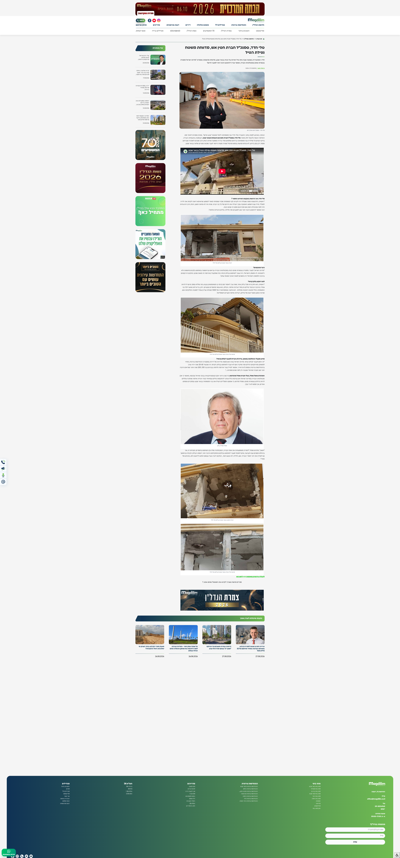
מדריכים (156, 25)
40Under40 (175, 31)
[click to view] (200, 9)
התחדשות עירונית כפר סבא (249, 786)
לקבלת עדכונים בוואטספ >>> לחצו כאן (250, 576)
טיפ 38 (130, 789)
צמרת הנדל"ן (226, 31)
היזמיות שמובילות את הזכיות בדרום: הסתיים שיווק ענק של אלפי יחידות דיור (142, 103)
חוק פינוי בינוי (317, 808)
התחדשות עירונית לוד (251, 798)
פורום (68, 789)
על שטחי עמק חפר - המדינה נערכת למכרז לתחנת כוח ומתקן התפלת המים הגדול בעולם (184, 649)
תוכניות (318, 801)
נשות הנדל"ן (191, 31)
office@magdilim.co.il (376, 799)
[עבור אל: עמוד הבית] (256, 20)
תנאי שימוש (66, 801)
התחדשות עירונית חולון (250, 789)
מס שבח (192, 794)
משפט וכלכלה (203, 25)
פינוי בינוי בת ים (316, 791)
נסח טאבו (192, 786)
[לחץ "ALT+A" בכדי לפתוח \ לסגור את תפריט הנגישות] (397, 855)
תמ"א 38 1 (129, 791)
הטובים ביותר (243, 31)
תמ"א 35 (192, 803)
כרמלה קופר (261, 68)
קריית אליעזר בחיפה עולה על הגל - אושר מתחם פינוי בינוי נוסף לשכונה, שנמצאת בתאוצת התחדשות (142, 72)
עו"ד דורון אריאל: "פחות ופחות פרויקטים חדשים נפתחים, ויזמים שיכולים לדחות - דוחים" (144, 57)
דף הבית (259, 39)
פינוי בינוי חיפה (316, 798)
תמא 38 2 (129, 794)
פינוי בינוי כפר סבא (315, 794)
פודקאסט (260, 31)
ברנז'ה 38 (129, 786)
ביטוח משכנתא (190, 796)
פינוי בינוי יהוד (316, 796)
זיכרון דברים (191, 789)
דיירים (188, 25)
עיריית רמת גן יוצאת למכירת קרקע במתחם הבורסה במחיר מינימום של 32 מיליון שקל (251, 649)
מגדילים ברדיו (157, 31)
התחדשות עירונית (238, 25)
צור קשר (67, 796)
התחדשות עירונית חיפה (250, 796)
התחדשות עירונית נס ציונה (249, 794)
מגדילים (66, 784)
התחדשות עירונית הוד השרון (249, 801)
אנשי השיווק (140, 31)
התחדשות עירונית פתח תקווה (248, 791)
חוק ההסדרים (190, 806)
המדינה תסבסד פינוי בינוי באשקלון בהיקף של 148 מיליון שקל (142, 117)
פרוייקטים (317, 806)
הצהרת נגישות (65, 798)
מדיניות (318, 803)
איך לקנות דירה (190, 791)
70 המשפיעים (208, 31)
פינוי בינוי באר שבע (315, 786)
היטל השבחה (190, 801)
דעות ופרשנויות (172, 25)
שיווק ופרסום (141, 25)
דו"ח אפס (192, 798)
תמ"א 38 (128, 784)
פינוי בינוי (317, 784)
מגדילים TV (220, 25)
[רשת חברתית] (159, 20)
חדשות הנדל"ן (258, 25)
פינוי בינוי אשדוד (316, 789)
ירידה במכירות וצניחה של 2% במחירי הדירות (142, 87)
